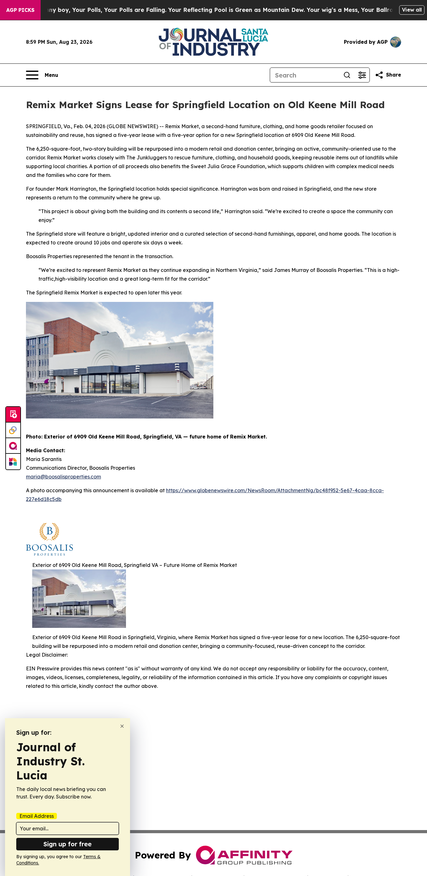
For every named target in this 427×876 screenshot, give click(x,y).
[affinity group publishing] (13, 446)
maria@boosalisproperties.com (63, 476)
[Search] (346, 75)
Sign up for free (67, 844)
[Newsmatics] (13, 461)
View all (412, 10)
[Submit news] (13, 415)
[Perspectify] (13, 430)
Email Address (36, 816)
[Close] (122, 726)
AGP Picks (20, 10)
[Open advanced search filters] (361, 75)
